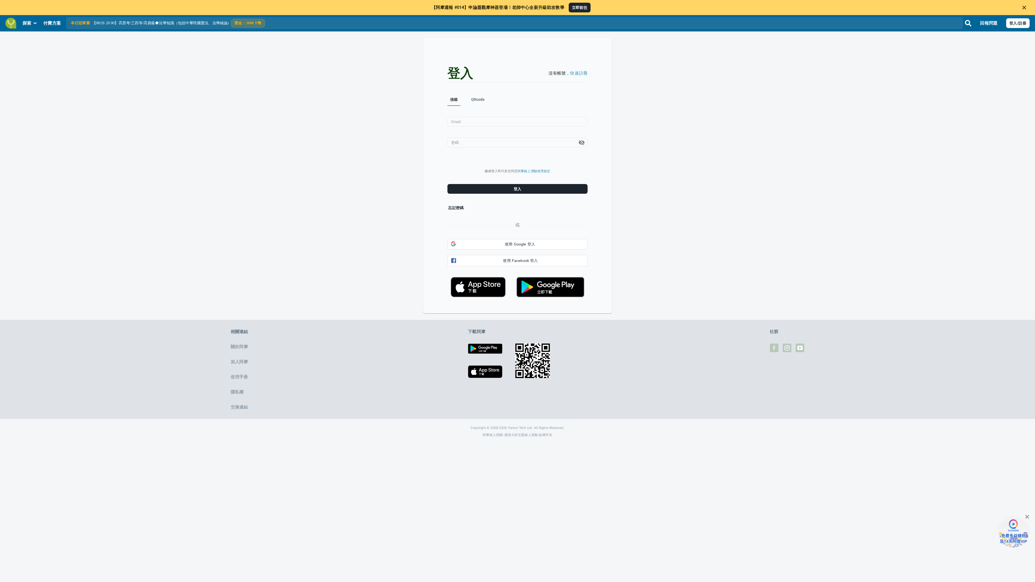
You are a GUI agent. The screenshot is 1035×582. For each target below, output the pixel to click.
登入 (518, 189)
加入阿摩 (239, 361)
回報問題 (989, 23)
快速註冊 (579, 73)
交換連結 (239, 407)
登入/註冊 (1017, 23)
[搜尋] (968, 23)
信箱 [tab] (454, 99)
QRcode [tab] (478, 99)
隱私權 (237, 391)
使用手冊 (239, 376)
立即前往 (580, 7)
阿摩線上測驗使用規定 (534, 171)
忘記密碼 (456, 208)
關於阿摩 (239, 346)
